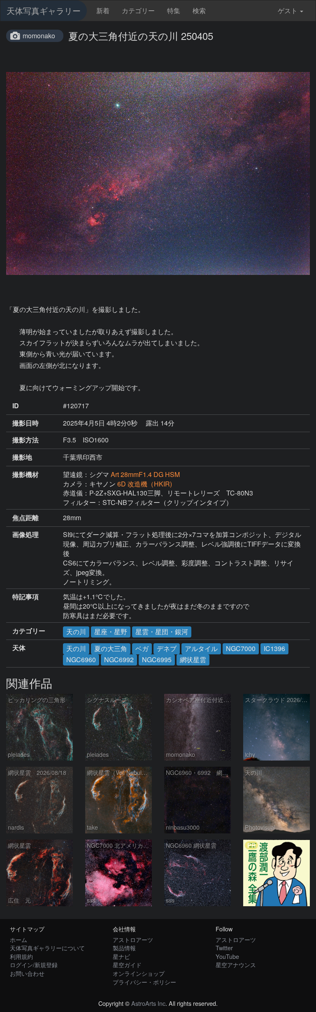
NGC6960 (81, 659)
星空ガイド (127, 964)
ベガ (142, 648)
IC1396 (274, 648)
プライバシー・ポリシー (144, 981)
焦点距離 (25, 517)
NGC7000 (241, 648)
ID (15, 405)
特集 (173, 10)
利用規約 (21, 956)
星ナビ (121, 956)
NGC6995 (157, 659)
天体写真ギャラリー (44, 10)
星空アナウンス (236, 964)
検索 (199, 10)
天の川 (76, 631)
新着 (102, 10)
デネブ (167, 648)
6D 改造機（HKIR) (148, 484)
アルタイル (201, 648)
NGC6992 (119, 659)
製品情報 (124, 947)
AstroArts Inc (148, 1003)
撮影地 (22, 457)
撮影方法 (25, 439)
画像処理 (25, 534)
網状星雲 (193, 659)
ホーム (18, 939)
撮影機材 (25, 474)
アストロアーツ (133, 939)
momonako (39, 35)
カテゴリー (138, 10)
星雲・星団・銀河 (161, 631)
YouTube (227, 956)
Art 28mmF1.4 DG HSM (145, 474)
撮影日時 (25, 423)
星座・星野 (110, 631)
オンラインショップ (139, 973)
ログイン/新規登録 (34, 964)
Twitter (224, 947)
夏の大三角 (110, 648)
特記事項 (25, 596)
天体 (19, 647)
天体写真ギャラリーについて (47, 947)
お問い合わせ (27, 973)
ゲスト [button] (287, 10)
